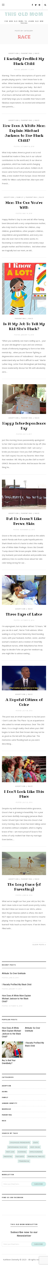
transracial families (36, 1156)
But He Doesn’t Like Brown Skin (24, 521)
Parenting (26, 53)
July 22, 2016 (27, 802)
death (35, 1142)
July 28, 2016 (27, 711)
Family (19, 197)
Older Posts (39, 945)
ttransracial (24, 1161)
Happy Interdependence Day (24, 426)
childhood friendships (20, 1142)
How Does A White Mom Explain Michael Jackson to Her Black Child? (24, 133)
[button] (3, 5)
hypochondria (36, 1152)
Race (37, 53)
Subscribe (38, 1184)
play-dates (20, 1156)
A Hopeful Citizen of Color (24, 702)
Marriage (6, 1109)
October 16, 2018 (27, 146)
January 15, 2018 (27, 335)
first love (10, 1152)
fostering (22, 1152)
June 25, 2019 (14, 978)
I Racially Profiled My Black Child (24, 61)
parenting (8, 1156)
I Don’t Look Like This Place (24, 794)
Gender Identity (9, 1103)
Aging (5, 1092)
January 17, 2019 (27, 69)
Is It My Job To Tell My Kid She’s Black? (24, 326)
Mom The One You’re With (24, 205)
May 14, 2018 (27, 213)
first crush (35, 1147)
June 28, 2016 (27, 895)
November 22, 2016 (27, 530)
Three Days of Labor (24, 614)
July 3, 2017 (27, 434)
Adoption (14, 53)
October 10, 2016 (27, 620)
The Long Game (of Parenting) (24, 887)
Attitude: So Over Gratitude (14, 973)
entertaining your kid (17, 1147)
